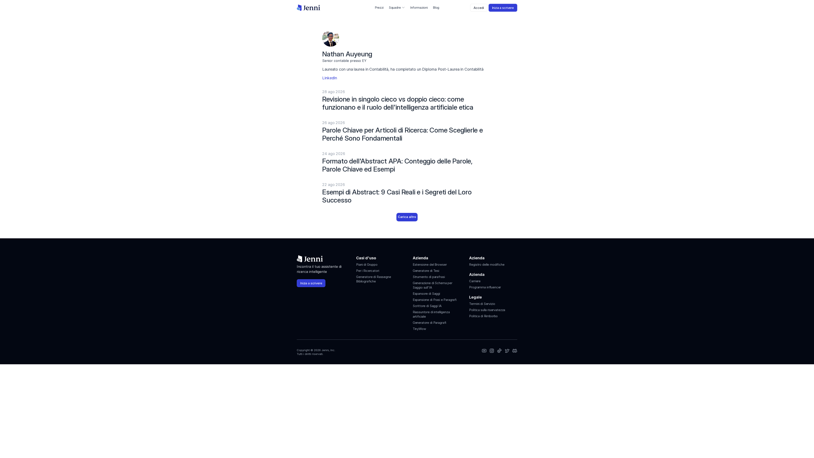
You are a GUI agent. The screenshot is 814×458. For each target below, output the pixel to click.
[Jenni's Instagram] (484, 351)
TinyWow (419, 329)
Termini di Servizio (482, 304)
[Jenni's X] (507, 351)
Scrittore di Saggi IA (427, 306)
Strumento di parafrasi (429, 277)
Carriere (475, 281)
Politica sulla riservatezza (487, 310)
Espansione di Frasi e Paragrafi (435, 300)
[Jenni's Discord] (514, 351)
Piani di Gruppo (367, 265)
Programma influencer (485, 287)
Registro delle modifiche (486, 265)
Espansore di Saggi (426, 294)
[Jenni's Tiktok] (499, 351)
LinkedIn (329, 78)
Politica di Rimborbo (483, 316)
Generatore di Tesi (426, 271)
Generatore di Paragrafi (429, 323)
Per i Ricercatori (367, 271)
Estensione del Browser (430, 265)
